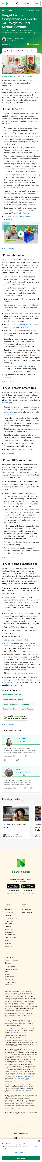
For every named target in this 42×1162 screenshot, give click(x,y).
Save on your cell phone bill (15, 597)
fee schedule (17, 1080)
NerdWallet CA (22, 1138)
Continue (21, 1158)
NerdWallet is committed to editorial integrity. (20, 76)
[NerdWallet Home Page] (8, 3)
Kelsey (22, 738)
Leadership (9, 912)
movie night (7, 403)
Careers (8, 915)
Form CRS (18, 1075)
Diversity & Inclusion (9, 922)
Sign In (26, 3)
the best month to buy (19, 366)
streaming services (22, 613)
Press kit (8, 943)
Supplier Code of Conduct (11, 962)
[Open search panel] (17, 3)
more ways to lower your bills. (24, 673)
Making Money (27, 704)
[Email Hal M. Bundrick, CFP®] (20, 775)
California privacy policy (11, 970)
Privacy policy (10, 966)
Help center (26, 909)
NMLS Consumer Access (12, 1015)
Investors (8, 946)
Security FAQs (27, 912)
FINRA (7, 1071)
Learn (10, 10)
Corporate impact (12, 918)
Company (8, 909)
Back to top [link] (9, 249)
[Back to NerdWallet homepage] (3, 10)
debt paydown (19, 670)
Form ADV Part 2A (29, 1075)
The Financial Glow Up (12, 694)
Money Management (11, 704)
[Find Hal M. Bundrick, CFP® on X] (17, 775)
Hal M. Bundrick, (22, 771)
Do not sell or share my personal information (12, 982)
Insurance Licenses (20, 1032)
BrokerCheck (9, 1081)
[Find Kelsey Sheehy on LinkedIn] (24, 741)
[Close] (39, 1141)
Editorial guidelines (9, 928)
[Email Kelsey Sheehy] (20, 741)
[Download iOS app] (13, 886)
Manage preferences (21, 1152)
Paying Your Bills (9, 709)
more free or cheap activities (20, 449)
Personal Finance (26, 709)
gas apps (11, 640)
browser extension (24, 324)
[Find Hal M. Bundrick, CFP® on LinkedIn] (24, 775)
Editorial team (10, 937)
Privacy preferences (9, 976)
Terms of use (10, 958)
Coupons (5, 260)
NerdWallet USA (22, 1133)
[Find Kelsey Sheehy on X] (17, 741)
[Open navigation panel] (3, 3)
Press (7, 940)
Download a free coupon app (16, 313)
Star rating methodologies (10, 933)
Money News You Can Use (13, 699)
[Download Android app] (28, 886)
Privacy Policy (12, 1076)
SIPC (11, 1071)
